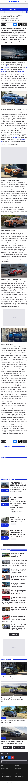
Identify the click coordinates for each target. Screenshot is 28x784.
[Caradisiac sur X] (5, 757)
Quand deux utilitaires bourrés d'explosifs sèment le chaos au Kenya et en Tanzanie (18, 592)
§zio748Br (14, 523)
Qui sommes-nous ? (18, 768)
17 (5, 538)
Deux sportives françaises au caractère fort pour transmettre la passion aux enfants (19, 585)
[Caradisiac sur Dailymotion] (9, 757)
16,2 (5, 504)
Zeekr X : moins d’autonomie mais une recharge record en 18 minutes (11, 678)
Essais (6, 12)
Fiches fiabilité (12, 12)
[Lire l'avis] (5, 488)
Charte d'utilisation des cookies (6, 776)
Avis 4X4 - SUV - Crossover (8, 479)
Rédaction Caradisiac (4, 768)
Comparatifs (19, 12)
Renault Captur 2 (13, 66)
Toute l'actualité (5, 550)
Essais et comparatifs (6, 659)
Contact (2, 765)
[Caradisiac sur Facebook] (2, 757)
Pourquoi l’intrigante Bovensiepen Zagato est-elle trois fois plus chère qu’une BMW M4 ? (12, 699)
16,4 (5, 490)
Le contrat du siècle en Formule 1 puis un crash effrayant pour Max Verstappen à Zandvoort (19, 578)
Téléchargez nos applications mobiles (11, 762)
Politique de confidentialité (19, 773)
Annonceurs (17, 765)
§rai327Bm (14, 538)
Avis (24, 12)
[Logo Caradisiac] (14, 2)
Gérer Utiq (2, 779)
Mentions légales (4, 773)
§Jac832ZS (14, 491)
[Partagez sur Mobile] (24, 24)
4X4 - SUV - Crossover (8, 9)
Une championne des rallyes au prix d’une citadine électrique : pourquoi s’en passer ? (19, 570)
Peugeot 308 (16, 137)
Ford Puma (7, 67)
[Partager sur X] (20, 24)
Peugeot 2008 (4, 66)
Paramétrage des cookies (19, 776)
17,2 (5, 525)
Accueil (2, 12)
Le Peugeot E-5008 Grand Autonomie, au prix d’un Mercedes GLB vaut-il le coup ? (12, 742)
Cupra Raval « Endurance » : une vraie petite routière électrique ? (13, 721)
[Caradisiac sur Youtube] (12, 757)
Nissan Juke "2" (21, 71)
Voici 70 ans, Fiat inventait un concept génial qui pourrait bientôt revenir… (18, 555)
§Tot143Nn (14, 511)
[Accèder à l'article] (6, 555)
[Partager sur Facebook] (15, 24)
